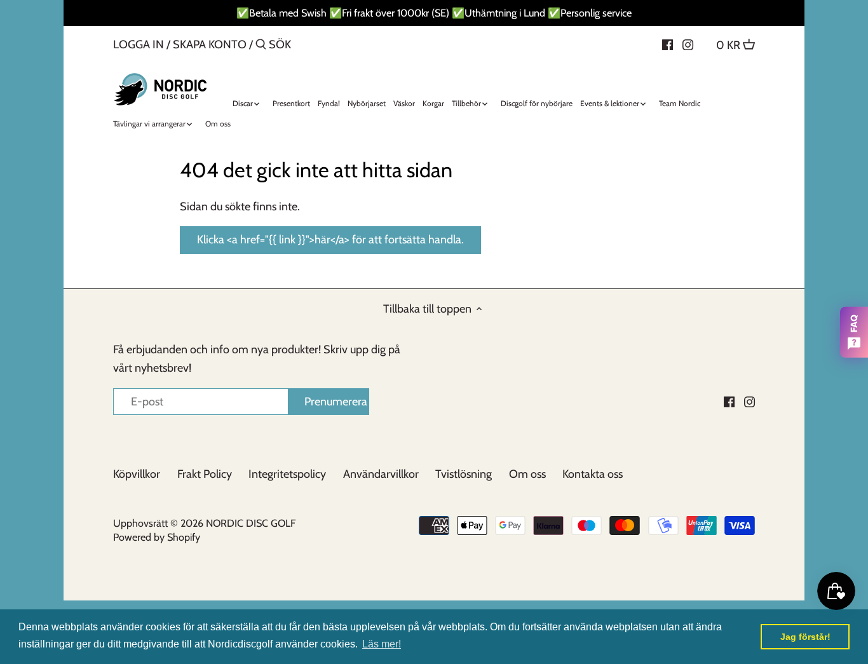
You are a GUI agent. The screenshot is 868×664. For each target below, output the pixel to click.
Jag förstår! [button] (805, 637)
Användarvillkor (381, 474)
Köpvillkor (136, 474)
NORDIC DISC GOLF (250, 523)
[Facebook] (667, 44)
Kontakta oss (592, 474)
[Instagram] (687, 44)
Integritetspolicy (287, 474)
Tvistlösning (463, 474)
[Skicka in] (260, 46)
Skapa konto (210, 44)
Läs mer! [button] (381, 644)
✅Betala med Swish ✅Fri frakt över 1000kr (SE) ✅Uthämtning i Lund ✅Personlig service (434, 12)
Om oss (527, 474)
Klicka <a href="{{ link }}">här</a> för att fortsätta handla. (330, 240)
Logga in (138, 44)
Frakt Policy (204, 474)
